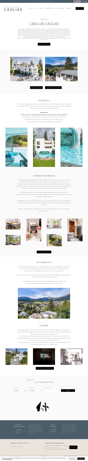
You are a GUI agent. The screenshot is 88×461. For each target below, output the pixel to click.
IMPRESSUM (66, 456)
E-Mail (63, 433)
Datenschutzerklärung (8, 459)
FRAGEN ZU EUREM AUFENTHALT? (19, 443)
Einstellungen (72, 458)
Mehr (34, 433)
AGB (76, 456)
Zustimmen (81, 458)
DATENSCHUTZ (72, 456)
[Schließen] (86, 458)
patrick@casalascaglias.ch (16, 446)
